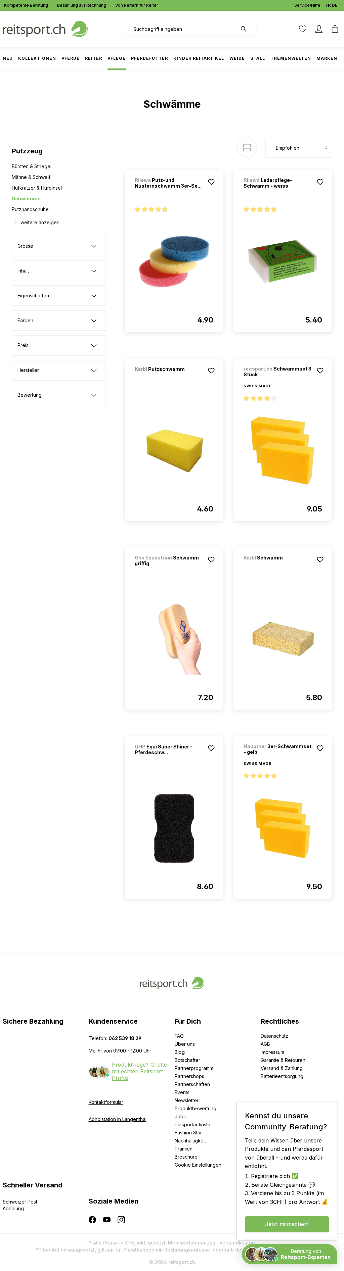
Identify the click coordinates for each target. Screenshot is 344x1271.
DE (335, 5)
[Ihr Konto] (319, 29)
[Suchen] (247, 29)
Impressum (272, 1052)
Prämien (183, 1149)
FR (328, 5)
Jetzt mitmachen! (287, 1224)
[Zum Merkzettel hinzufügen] (211, 182)
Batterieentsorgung (282, 1076)
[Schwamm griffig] (174, 639)
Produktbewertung (195, 1108)
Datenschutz (274, 1036)
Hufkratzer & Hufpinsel (37, 188)
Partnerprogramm (194, 1068)
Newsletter (187, 1100)
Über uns (185, 1044)
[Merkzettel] (303, 29)
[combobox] (180, 29)
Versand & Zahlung (282, 1068)
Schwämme (26, 198)
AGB (265, 1044)
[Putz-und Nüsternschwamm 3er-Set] (174, 261)
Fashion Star (188, 1132)
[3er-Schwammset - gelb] (283, 828)
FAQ (179, 1036)
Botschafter (187, 1060)
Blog (180, 1052)
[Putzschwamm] (170, 378)
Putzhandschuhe (30, 209)
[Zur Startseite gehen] (45, 28)
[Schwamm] (279, 567)
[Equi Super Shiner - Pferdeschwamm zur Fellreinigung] (174, 828)
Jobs (180, 1116)
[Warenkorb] (333, 29)
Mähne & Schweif (31, 177)
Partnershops (189, 1076)
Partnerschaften (192, 1084)
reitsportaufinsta (192, 1124)
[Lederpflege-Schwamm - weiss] (283, 261)
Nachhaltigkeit (190, 1140)
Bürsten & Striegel (31, 166)
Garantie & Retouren (283, 1060)
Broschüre (186, 1157)
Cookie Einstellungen (198, 1165)
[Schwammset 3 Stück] (283, 450)
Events (182, 1092)
